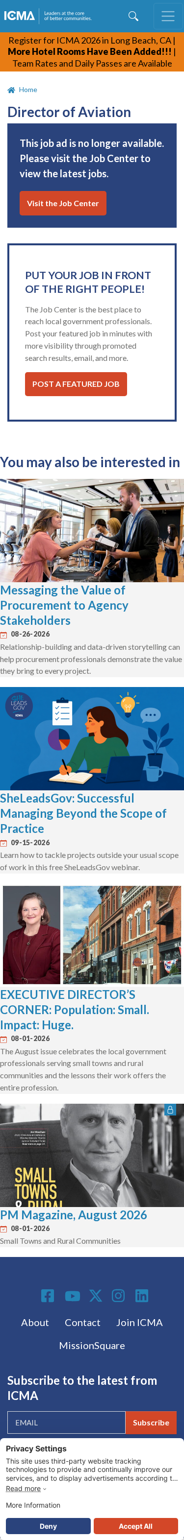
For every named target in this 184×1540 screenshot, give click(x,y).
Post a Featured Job (76, 383)
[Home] (50, 16)
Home (28, 89)
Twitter (96, 1295)
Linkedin (143, 1295)
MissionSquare (92, 1345)
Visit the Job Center (63, 203)
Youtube (72, 1296)
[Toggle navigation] (168, 16)
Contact (83, 1322)
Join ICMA (139, 1322)
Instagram (120, 1295)
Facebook (49, 1295)
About (35, 1322)
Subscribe (151, 1422)
